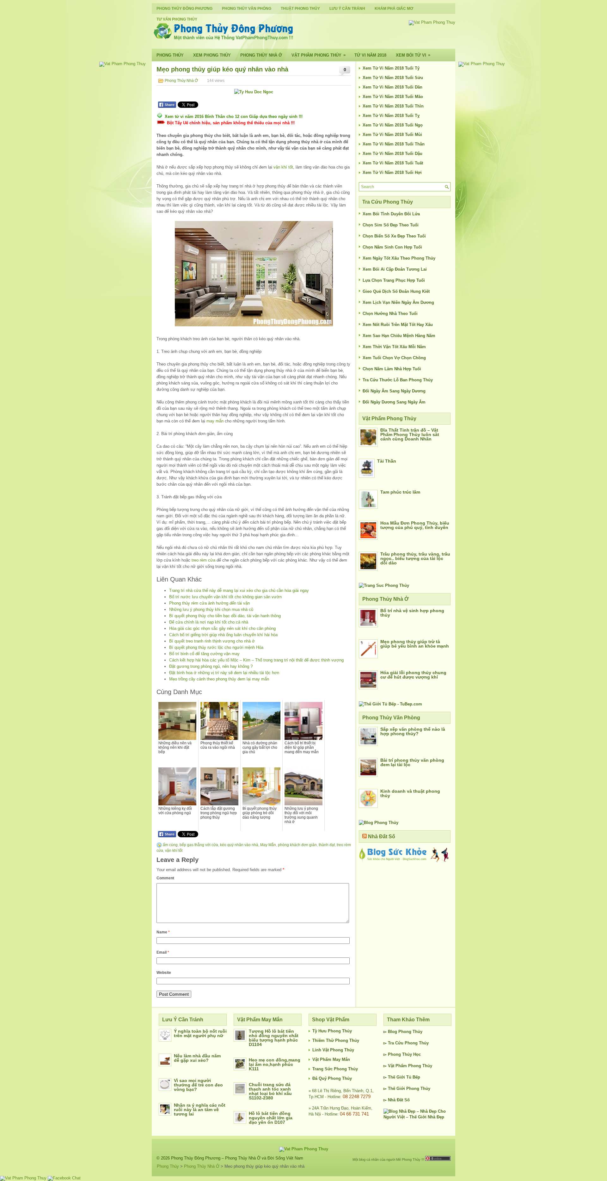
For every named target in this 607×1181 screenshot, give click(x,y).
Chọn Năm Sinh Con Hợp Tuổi (392, 247)
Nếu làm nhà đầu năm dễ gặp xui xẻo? (197, 1058)
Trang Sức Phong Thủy (335, 1069)
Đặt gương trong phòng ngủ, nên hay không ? (211, 666)
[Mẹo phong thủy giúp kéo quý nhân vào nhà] (253, 273)
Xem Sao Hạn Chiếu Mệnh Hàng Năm (399, 335)
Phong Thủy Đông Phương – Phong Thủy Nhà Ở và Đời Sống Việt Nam (237, 1158)
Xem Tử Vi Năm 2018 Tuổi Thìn (393, 106)
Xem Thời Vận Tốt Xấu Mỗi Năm (394, 346)
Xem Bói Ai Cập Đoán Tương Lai (395, 269)
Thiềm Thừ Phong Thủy (335, 1040)
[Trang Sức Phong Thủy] (384, 585)
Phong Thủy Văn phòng (246, 8)
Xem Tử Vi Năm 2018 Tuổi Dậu (392, 153)
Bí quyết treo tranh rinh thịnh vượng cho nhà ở (212, 641)
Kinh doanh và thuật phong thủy (410, 793)
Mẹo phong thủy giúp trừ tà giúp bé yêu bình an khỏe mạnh (414, 644)
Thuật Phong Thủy (300, 8)
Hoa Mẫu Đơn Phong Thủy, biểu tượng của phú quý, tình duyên (414, 525)
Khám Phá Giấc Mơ (394, 8)
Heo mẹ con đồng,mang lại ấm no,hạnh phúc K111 (274, 1064)
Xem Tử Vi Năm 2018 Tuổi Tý (391, 68)
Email (162, 952)
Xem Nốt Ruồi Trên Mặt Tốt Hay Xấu (398, 324)
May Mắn (268, 845)
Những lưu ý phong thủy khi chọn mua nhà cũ (211, 609)
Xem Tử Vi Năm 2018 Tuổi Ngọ (393, 125)
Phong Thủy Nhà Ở (261, 55)
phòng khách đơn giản (297, 845)
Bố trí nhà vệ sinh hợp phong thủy (412, 613)
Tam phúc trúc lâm (400, 492)
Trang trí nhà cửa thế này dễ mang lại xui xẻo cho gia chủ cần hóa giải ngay (239, 590)
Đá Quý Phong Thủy (332, 1078)
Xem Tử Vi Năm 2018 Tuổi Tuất (393, 163)
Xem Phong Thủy (212, 55)
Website (163, 972)
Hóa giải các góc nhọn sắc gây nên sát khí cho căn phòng (222, 628)
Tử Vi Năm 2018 (370, 55)
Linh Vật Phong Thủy (333, 1050)
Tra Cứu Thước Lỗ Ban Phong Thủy (398, 380)
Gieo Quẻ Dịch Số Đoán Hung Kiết (396, 291)
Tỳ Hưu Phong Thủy (332, 1031)
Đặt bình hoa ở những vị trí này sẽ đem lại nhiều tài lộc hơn (224, 672)
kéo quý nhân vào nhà (239, 845)
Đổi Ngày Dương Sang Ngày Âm (394, 402)
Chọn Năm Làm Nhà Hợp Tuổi (392, 368)
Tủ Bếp (413, 1077)
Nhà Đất (395, 1100)
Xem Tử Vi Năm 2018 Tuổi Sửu (393, 77)
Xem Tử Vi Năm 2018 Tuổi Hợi (392, 172)
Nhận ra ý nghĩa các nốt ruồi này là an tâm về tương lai (199, 1109)
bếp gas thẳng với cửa (199, 845)
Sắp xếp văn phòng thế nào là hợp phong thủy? (412, 731)
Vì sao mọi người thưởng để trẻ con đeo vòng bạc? (198, 1085)
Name (163, 932)
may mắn (215, 421)
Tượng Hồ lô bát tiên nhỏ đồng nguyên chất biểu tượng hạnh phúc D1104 (273, 1038)
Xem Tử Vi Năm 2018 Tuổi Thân (394, 144)
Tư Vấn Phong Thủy (176, 19)
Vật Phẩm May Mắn (331, 1059)
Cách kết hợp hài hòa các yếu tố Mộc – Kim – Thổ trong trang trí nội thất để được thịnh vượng (256, 660)
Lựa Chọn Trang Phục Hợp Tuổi (394, 280)
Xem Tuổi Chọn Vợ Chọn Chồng (394, 357)
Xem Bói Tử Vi (413, 55)
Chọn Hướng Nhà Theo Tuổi (390, 313)
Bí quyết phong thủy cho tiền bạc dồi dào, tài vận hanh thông (225, 615)
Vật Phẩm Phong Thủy (318, 55)
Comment (165, 878)
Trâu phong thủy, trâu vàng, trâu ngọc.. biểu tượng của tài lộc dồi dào (415, 558)
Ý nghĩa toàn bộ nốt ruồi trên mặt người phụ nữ (200, 1033)
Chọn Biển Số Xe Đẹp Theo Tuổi (394, 236)
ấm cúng (170, 845)
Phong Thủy (170, 55)
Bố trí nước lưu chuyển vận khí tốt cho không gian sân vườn (225, 596)
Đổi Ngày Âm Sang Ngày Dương (394, 391)
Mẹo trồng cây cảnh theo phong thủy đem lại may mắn (219, 679)
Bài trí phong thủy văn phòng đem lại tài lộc (412, 762)
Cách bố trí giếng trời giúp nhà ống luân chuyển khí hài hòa (223, 634)
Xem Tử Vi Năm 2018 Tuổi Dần (392, 87)
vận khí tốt (283, 167)
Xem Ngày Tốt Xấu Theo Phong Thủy (399, 258)
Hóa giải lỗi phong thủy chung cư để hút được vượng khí (413, 675)
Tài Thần (386, 461)
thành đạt (327, 845)
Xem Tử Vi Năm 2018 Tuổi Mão (393, 96)
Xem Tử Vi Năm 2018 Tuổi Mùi (392, 134)
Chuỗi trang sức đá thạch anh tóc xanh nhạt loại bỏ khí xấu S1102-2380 (270, 1091)
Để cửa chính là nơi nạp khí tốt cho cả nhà (208, 622)
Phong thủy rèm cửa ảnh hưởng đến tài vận (209, 603)
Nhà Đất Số (381, 836)
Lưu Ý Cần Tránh (347, 8)
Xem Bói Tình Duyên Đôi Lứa (391, 214)
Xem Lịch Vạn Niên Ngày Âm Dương (398, 302)
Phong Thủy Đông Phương (184, 8)
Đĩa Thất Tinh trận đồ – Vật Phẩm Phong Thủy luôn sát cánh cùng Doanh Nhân (409, 434)
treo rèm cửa (203, 560)
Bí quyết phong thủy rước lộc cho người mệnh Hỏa (216, 647)
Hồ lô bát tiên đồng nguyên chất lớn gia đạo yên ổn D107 (270, 1118)
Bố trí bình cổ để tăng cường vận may (204, 653)
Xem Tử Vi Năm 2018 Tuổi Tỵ (391, 115)
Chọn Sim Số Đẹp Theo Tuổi (391, 225)
